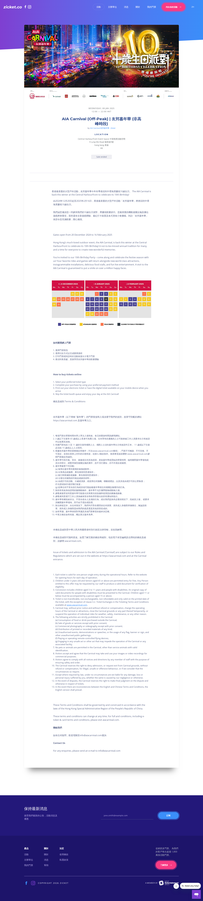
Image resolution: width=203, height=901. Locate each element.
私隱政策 (64, 859)
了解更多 (164, 865)
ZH (193, 7)
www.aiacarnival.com (77, 605)
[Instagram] (29, 7)
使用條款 (64, 854)
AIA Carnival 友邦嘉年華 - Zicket (102, 128)
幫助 (46, 865)
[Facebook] (26, 6)
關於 (138, 6)
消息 (126, 6)
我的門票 (151, 6)
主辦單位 (112, 6)
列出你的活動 (171, 7)
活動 (98, 6)
